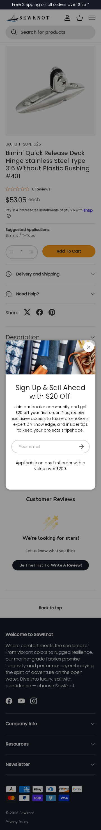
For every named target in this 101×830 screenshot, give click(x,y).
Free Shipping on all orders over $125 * (50, 4)
